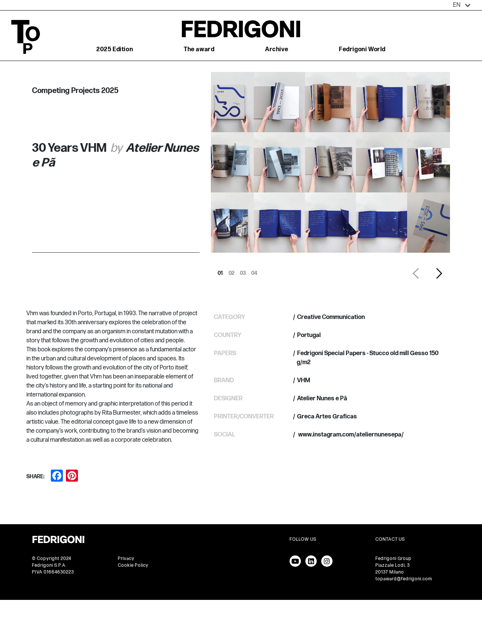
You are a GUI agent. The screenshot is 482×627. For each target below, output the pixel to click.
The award (199, 49)
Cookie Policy (133, 565)
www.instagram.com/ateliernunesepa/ (350, 434)
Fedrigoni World (362, 49)
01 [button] (220, 271)
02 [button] (232, 271)
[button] (462, 5)
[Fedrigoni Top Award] (241, 28)
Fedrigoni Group (393, 558)
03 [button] (243, 271)
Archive (276, 49)
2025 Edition (114, 49)
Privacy (126, 558)
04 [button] (254, 271)
